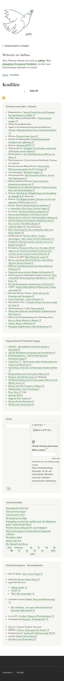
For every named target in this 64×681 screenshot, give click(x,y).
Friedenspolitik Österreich (22, 39)
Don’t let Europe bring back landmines (32, 205)
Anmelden (56, 3)
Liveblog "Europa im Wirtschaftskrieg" (35, 616)
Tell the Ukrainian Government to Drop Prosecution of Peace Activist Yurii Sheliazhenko (31, 222)
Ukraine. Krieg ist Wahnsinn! (20, 323)
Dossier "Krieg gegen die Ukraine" (32, 630)
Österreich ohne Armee (26, 136)
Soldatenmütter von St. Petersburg (22, 389)
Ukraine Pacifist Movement (20, 401)
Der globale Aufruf (14, 537)
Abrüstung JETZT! (24, 145)
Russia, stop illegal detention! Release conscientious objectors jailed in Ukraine (30, 261)
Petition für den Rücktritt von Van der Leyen (27, 214)
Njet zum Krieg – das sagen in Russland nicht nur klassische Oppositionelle (31, 609)
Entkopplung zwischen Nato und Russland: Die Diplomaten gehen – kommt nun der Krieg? (31, 523)
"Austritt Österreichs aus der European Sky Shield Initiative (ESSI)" (31, 114)
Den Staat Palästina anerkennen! (32, 211)
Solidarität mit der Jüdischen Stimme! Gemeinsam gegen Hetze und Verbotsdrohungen (32, 189)
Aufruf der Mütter (15, 226)
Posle (10, 627)
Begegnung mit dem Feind (17, 508)
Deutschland (36, 308)
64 (42, 550)
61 (19, 550)
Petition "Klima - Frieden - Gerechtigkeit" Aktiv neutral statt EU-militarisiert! (30, 237)
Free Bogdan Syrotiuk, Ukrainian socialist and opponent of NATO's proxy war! (31, 201)
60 (12, 550)
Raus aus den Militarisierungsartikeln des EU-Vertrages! (28, 168)
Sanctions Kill (14, 395)
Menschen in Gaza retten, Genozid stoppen (29, 208)
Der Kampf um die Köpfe (16, 518)
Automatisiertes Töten (15, 514)
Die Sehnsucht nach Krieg (17, 544)
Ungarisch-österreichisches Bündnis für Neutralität (29, 272)
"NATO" (14, 590)
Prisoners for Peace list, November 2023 (36, 247)
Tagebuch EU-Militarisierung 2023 (38, 633)
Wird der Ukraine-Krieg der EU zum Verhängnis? (26, 527)
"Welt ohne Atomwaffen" (21, 593)
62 (27, 550)
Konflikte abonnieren (3, 98)
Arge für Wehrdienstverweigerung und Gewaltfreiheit (30, 352)
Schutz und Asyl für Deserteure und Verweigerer (28, 295)
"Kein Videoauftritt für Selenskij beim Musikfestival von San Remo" (32, 278)
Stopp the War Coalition (18, 398)
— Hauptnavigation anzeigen (15, 45)
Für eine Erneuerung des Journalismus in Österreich (30, 284)
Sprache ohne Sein (13, 540)
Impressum (7, 672)
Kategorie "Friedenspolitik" (34, 619)
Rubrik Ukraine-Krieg (25, 636)
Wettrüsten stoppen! (31, 172)
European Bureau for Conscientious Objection (27, 373)
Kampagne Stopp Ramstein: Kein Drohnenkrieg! (28, 326)
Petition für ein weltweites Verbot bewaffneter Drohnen (31, 217)
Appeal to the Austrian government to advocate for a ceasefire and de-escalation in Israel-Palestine (30, 252)
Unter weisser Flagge (31, 573)
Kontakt (20, 672)
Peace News (13, 392)
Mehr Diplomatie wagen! (35, 257)
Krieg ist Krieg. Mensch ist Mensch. (23, 320)
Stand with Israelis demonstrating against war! (28, 183)
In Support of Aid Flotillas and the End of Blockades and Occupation (32, 150)
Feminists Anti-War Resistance (21, 377)
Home (5, 74)
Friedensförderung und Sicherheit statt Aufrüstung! (29, 141)
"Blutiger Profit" (18, 587)
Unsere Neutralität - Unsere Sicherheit (24, 299)
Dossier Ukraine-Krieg (27, 579)
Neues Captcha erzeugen (33, 442)
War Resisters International (20, 404)
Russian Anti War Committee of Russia (25, 386)
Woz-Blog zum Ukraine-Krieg (21, 639)
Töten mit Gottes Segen (16, 511)
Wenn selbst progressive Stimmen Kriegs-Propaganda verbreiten (28, 532)
